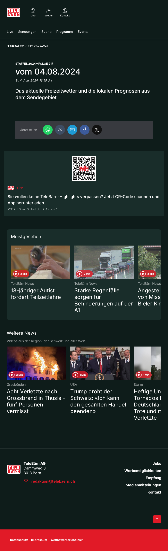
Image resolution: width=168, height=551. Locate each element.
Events (83, 32)
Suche (46, 32)
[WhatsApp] (48, 130)
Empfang (153, 478)
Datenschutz (19, 540)
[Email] (72, 130)
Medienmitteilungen (143, 485)
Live (10, 32)
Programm (64, 32)
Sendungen (27, 32)
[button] (60, 130)
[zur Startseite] (13, 12)
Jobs (157, 463)
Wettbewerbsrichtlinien (67, 540)
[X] (97, 130)
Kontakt (154, 492)
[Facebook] (85, 130)
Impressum (39, 540)
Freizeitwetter (15, 45)
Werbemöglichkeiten (142, 470)
